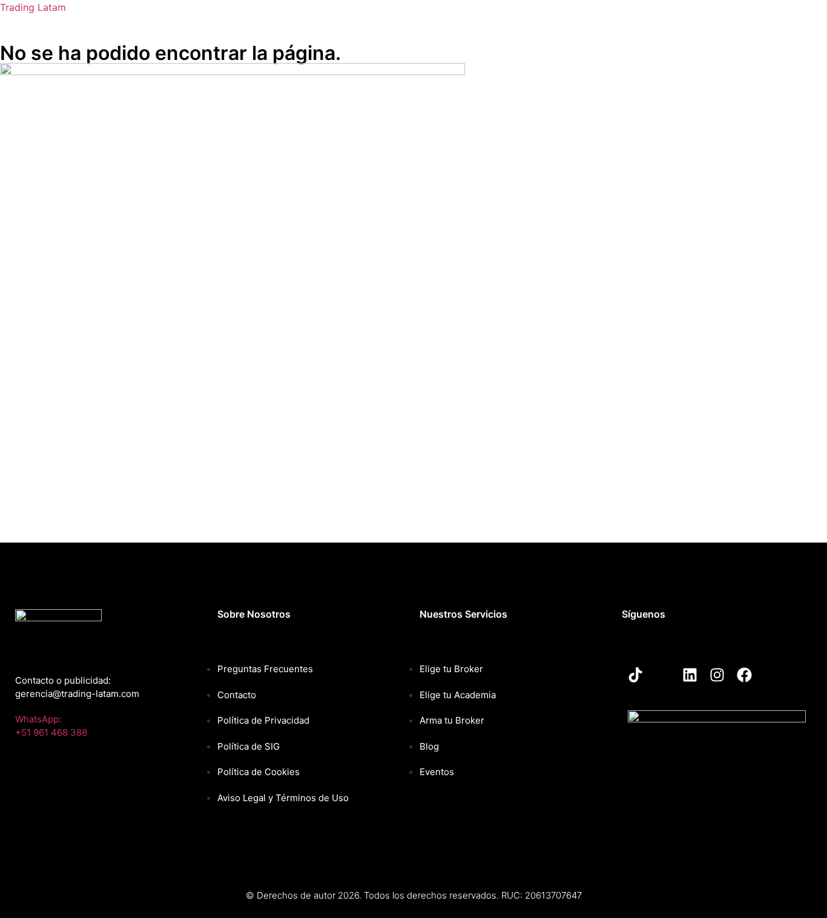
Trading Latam (33, 7)
